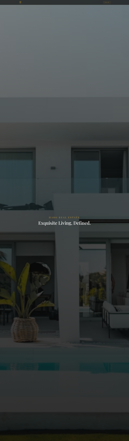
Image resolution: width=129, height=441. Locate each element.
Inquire (107, 2)
